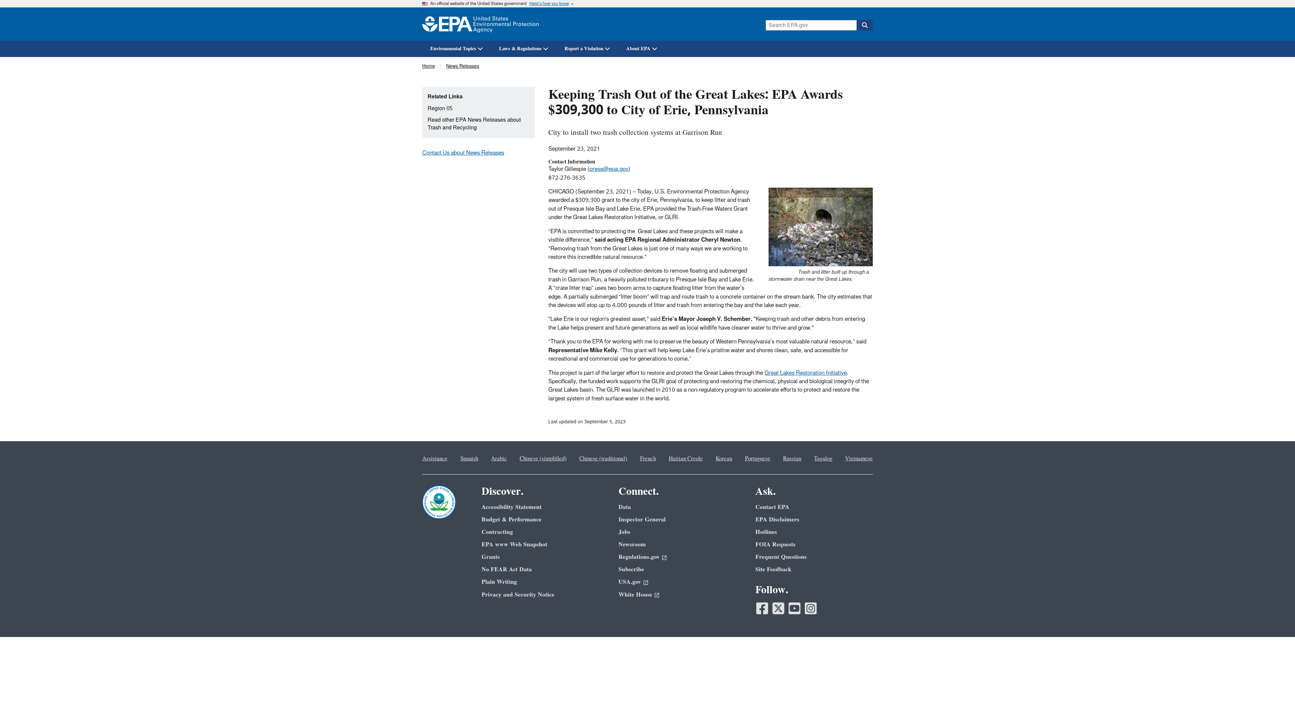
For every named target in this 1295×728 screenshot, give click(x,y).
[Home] (480, 24)
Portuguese (757, 459)
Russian (792, 459)
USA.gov (629, 581)
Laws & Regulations (520, 48)
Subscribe (631, 569)
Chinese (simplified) (543, 459)
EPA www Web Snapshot (514, 544)
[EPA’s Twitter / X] (778, 608)
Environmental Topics (453, 48)
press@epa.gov (608, 169)
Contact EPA (772, 507)
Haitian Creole (686, 459)
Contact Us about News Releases (463, 153)
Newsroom (632, 544)
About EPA (638, 48)
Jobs (624, 532)
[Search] (865, 25)
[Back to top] (1276, 709)
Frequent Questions (781, 556)
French (648, 459)
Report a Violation (584, 48)
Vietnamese (859, 459)
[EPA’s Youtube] (794, 608)
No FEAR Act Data (507, 569)
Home (428, 66)
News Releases (462, 66)
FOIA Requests (775, 544)
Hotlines (766, 532)
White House (635, 594)
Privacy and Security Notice (518, 594)
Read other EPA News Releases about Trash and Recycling (474, 123)
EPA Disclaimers (777, 519)
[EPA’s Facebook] (762, 608)
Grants (491, 556)
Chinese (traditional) (603, 459)
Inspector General (642, 519)
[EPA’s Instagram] (810, 608)
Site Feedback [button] (773, 569)
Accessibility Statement (512, 507)
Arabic (499, 459)
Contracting (497, 532)
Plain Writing (499, 581)
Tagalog (823, 459)
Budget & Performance (512, 519)
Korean (724, 459)
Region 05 (440, 108)
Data (624, 507)
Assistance (435, 459)
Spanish (469, 459)
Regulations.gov (639, 556)
